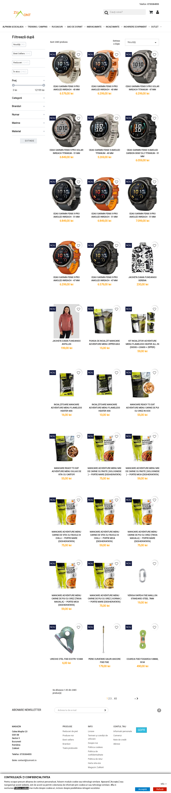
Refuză (159, 789)
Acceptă (142, 789)
